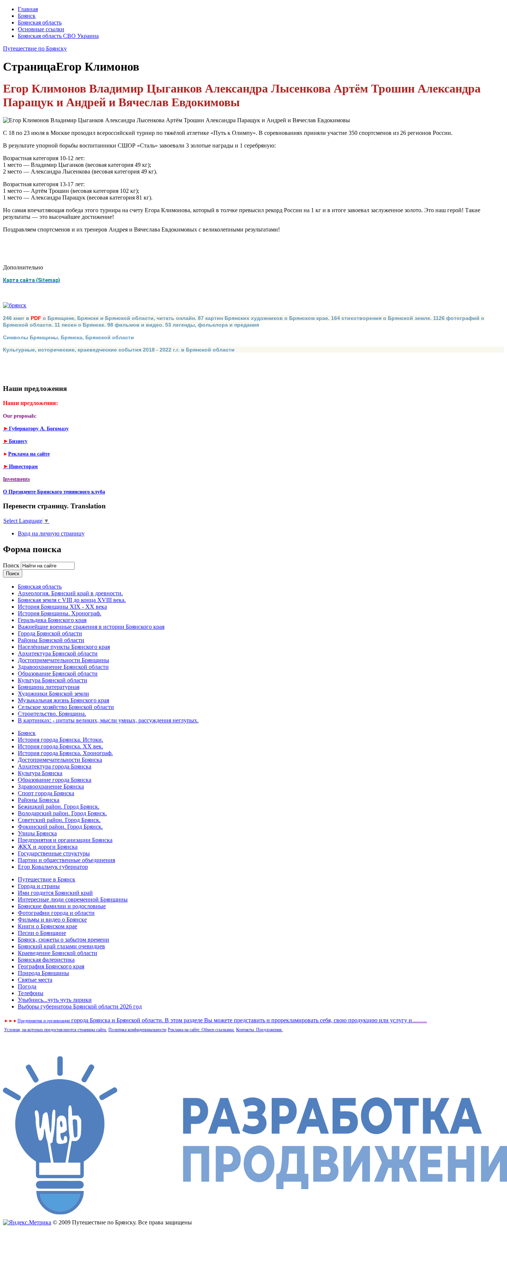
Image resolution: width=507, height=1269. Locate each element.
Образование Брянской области (58, 673)
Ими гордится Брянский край (55, 893)
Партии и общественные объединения (66, 860)
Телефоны (30, 993)
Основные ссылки (41, 29)
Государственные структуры (54, 853)
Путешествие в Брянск (46, 879)
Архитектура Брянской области (58, 653)
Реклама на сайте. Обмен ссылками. (201, 1029)
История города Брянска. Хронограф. (65, 753)
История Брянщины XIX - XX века (62, 606)
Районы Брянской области (51, 640)
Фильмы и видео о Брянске (52, 919)
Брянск (27, 16)
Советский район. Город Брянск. (59, 820)
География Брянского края (51, 966)
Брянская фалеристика (46, 959)
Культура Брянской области (52, 680)
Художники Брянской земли (53, 693)
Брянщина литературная (48, 687)
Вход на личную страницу (51, 533)
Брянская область (40, 22)
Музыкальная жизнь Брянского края (63, 700)
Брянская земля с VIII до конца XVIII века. (72, 600)
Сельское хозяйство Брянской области (66, 707)
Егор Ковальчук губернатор (53, 867)
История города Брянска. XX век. (60, 746)
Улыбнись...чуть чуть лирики (55, 1000)
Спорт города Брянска (46, 793)
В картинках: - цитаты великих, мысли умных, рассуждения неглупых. (108, 720)
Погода (27, 986)
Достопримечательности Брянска (60, 760)
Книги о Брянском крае (47, 926)
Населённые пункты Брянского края (64, 647)
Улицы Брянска (37, 833)
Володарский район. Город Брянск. (62, 813)
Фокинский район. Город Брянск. (60, 826)
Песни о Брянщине (42, 933)
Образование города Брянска (54, 780)
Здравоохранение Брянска (51, 786)
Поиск (12, 565)
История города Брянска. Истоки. (60, 740)
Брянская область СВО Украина (58, 36)
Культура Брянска (40, 773)
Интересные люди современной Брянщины (73, 899)
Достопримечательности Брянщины (63, 660)
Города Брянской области (50, 633)
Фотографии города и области (56, 913)
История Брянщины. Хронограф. (59, 613)
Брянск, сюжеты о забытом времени (63, 939)
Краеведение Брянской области (57, 953)
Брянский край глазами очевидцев (61, 946)
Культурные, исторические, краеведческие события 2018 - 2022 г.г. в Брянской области (119, 350)
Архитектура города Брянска (54, 766)
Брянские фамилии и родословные (62, 906)
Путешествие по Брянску (35, 48)
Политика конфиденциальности (137, 1029)
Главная (28, 9)
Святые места (35, 980)
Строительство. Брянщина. (52, 713)
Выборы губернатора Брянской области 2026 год (80, 1006)
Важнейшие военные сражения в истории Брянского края (91, 627)
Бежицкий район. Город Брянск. (58, 806)
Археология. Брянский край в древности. (70, 593)
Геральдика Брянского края (52, 620)
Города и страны (39, 886)
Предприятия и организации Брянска (65, 840)
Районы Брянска (38, 800)
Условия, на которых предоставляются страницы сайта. (55, 1029)
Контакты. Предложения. (259, 1029)
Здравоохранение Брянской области (63, 667)
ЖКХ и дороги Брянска (48, 847)
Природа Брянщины (43, 973)
